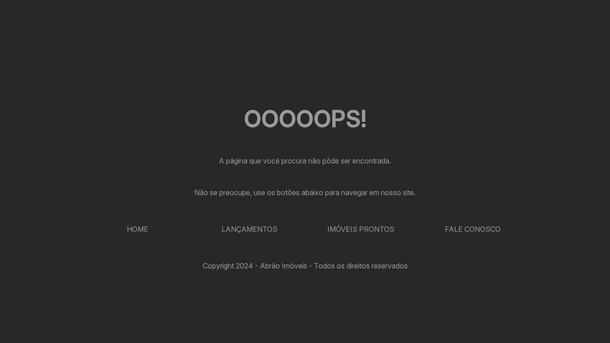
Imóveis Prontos (360, 229)
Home (137, 229)
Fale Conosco (473, 229)
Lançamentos (249, 229)
